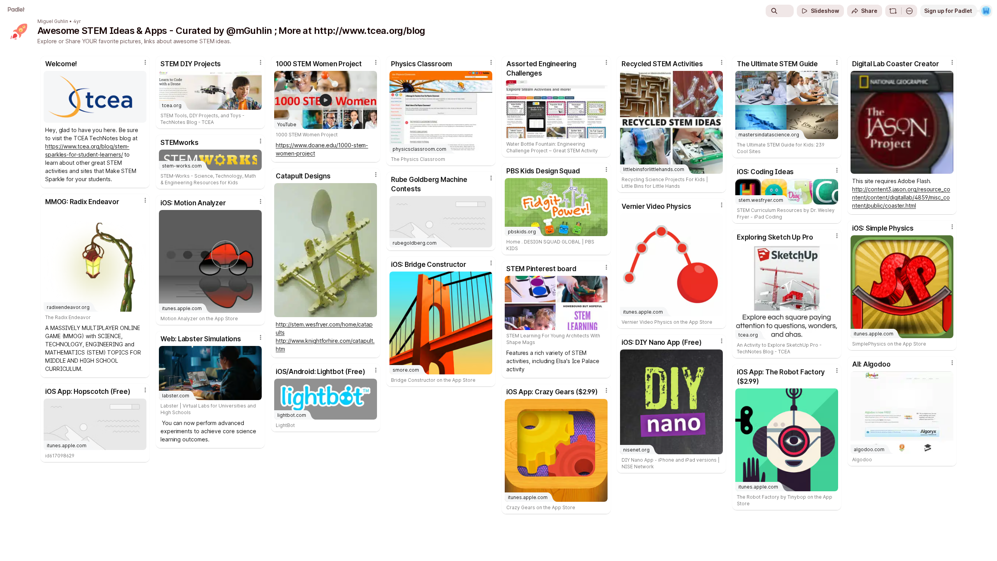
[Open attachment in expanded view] (95, 97)
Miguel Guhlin (52, 21)
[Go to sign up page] (986, 11)
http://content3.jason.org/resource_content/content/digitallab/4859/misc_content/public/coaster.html (901, 197)
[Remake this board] (893, 11)
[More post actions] (145, 62)
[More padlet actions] (909, 11)
